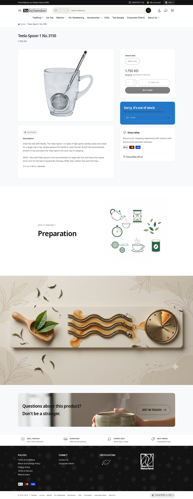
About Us (152, 17)
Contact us (63, 460)
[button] (20, 10)
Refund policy (24, 474)
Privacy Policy (24, 467)
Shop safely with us (134, 156)
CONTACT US (138, 2)
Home (22, 24)
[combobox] (111, 10)
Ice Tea (42, 495)
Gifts (80, 495)
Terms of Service (25, 471)
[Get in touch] (166, 10)
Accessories (93, 17)
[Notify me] (168, 118)
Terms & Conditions (26, 460)
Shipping (128, 75)
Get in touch (151, 409)
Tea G (26, 495)
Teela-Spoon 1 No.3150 (37, 24)
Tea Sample (88, 495)
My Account (155, 2)
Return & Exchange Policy (29, 463)
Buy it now (147, 90)
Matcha (60, 17)
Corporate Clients (66, 463)
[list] (96, 440)
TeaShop (36, 17)
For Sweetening (59, 495)
